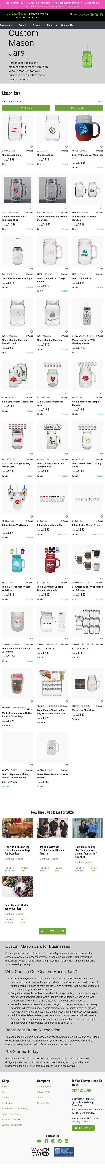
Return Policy (44, 1086)
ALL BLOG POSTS (52, 931)
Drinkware (7, 1103)
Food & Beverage (11, 1114)
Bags (4, 1092)
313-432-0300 (81, 1090)
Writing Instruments (12, 1125)
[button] (4, 15)
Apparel (6, 1086)
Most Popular (78, 108)
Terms (40, 1097)
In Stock (29, 164)
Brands (5, 1097)
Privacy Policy (44, 1092)
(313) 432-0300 (80, 15)
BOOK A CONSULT (83, 1128)
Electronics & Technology (15, 1108)
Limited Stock (62, 534)
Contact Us (67, 25)
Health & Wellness (11, 1119)
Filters (28, 108)
